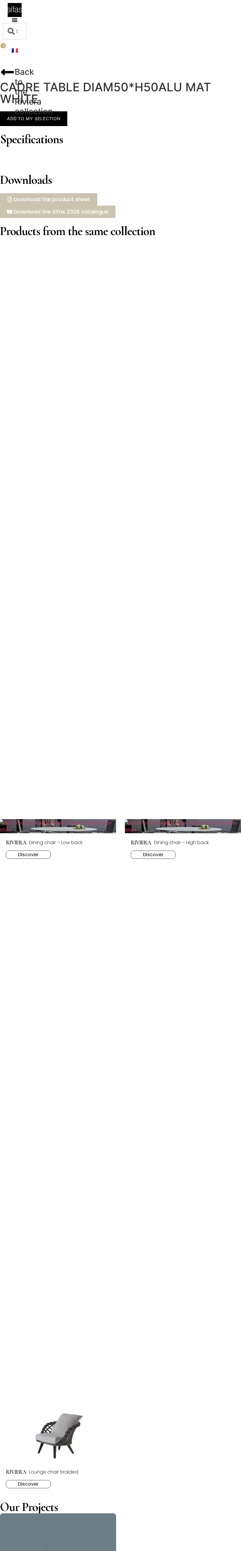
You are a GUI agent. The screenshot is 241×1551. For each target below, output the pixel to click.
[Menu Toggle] (15, 20)
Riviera (28, 102)
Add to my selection (33, 118)
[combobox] (14, 31)
